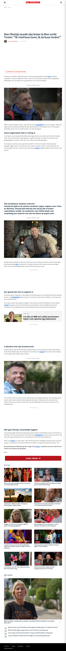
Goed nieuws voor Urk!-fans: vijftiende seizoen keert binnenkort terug (17, 568)
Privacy (13, 646)
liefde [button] (13, 441)
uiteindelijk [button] (39, 125)
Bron (5, 452)
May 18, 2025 (23, 41)
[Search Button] (61, 2)
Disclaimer (20, 646)
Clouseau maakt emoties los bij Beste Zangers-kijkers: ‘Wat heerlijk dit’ (47, 546)
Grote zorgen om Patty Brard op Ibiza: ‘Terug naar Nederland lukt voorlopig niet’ (30, 633)
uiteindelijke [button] (15, 297)
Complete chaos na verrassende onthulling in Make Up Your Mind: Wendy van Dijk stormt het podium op (17, 546)
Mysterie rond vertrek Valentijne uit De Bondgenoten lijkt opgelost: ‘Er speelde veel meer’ (33, 627)
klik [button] (17, 264)
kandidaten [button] (39, 435)
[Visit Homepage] (33, 2)
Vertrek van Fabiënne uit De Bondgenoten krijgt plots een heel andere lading (47, 484)
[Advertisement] (33, 20)
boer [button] (49, 76)
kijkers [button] (37, 446)
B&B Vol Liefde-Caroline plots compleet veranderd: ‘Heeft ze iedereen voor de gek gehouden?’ (29, 622)
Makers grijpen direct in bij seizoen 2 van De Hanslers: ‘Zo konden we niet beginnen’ (46, 525)
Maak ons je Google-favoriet (17, 71)
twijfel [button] (6, 305)
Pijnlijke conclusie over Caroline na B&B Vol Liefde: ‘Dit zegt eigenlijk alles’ (16, 525)
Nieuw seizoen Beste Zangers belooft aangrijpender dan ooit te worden (44, 568)
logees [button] (37, 148)
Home (5, 7)
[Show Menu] (5, 2)
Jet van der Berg (13, 41)
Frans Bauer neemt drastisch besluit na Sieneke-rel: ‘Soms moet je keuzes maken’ (47, 504)
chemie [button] (42, 352)
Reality (9, 7)
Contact (28, 646)
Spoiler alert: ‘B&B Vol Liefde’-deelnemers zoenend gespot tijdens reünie (16, 504)
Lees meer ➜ (33, 458)
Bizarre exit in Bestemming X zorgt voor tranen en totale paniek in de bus (17, 484)
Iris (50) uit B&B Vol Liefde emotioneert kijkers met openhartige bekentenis (29, 636)
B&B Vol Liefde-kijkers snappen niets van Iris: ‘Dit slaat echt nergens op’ (28, 630)
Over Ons (6, 646)
